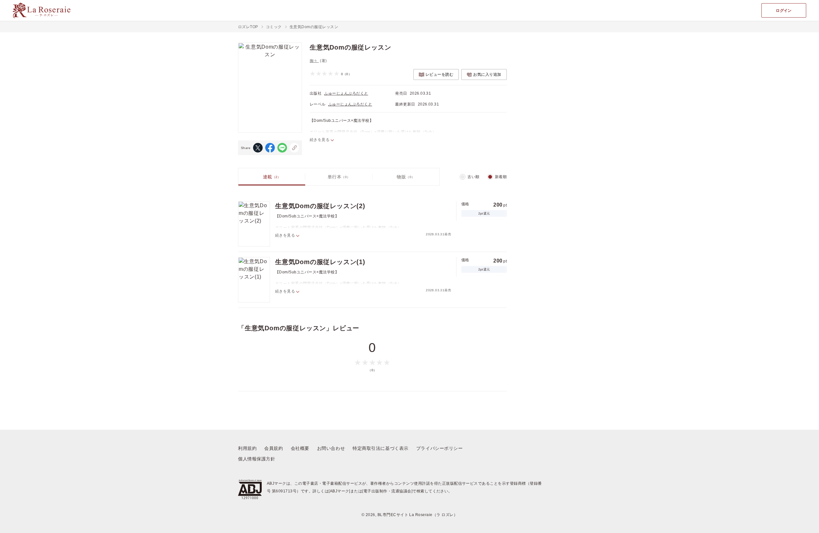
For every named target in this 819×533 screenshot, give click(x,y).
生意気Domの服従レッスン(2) (320, 205)
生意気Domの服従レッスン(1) (320, 261)
